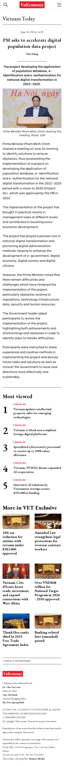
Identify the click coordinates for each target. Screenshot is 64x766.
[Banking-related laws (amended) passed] (48, 620)
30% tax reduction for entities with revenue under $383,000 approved (13, 543)
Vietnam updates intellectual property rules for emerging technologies (32, 413)
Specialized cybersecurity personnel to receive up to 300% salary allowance (37, 451)
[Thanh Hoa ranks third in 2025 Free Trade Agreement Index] (16, 620)
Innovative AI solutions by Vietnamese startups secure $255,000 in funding (31, 489)
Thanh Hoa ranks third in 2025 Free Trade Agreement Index (16, 638)
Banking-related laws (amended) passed (47, 636)
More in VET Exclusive (30, 507)
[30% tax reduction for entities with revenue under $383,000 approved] (16, 521)
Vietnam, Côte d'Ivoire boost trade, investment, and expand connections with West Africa (16, 592)
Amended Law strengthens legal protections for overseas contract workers (48, 540)
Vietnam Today (19, 18)
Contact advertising (17, 660)
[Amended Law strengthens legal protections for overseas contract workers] (48, 521)
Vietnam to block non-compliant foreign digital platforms (34, 432)
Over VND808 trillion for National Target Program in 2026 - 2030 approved (47, 590)
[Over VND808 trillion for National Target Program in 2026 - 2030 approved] (48, 571)
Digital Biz (20, 404)
